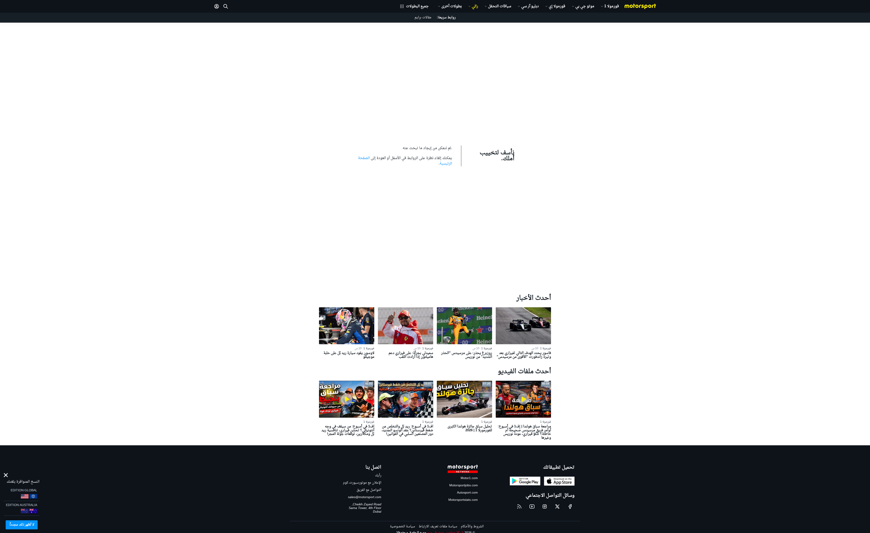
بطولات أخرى (451, 6)
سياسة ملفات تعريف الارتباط (438, 526)
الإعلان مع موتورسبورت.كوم (362, 483)
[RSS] (519, 506)
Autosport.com (467, 493)
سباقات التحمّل (499, 6)
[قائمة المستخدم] (216, 6)
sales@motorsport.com (364, 497)
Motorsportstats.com (463, 500)
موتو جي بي (584, 6)
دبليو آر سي (530, 6)
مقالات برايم (423, 18)
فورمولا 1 (611, 6)
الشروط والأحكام (472, 526)
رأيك (378, 475)
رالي (475, 6)
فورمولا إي (557, 6)
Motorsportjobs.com (463, 485)
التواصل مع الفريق (369, 490)
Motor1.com (469, 478)
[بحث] (225, 6)
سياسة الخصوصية (402, 526)
